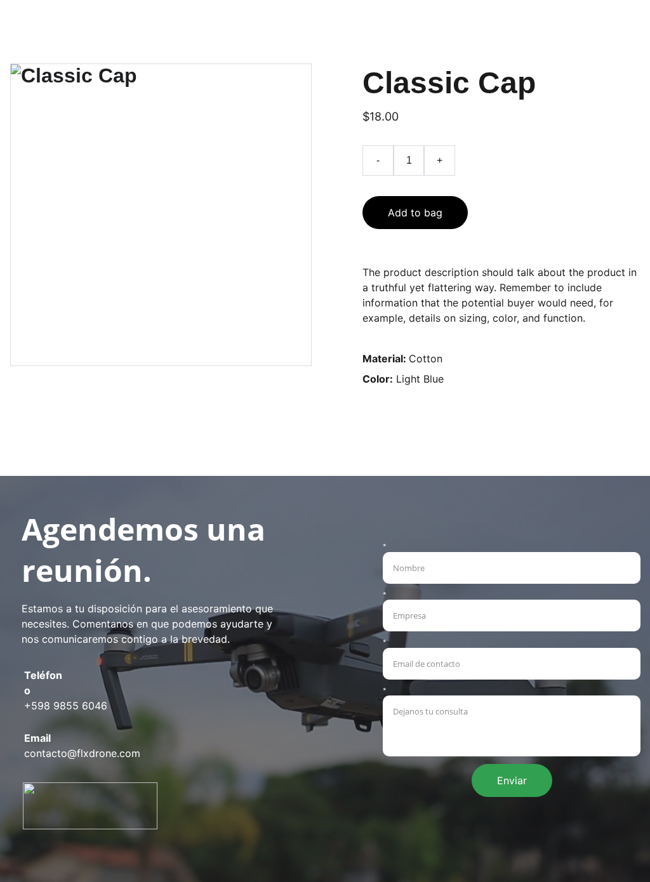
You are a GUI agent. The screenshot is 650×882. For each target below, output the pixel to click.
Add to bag (415, 212)
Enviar (512, 780)
